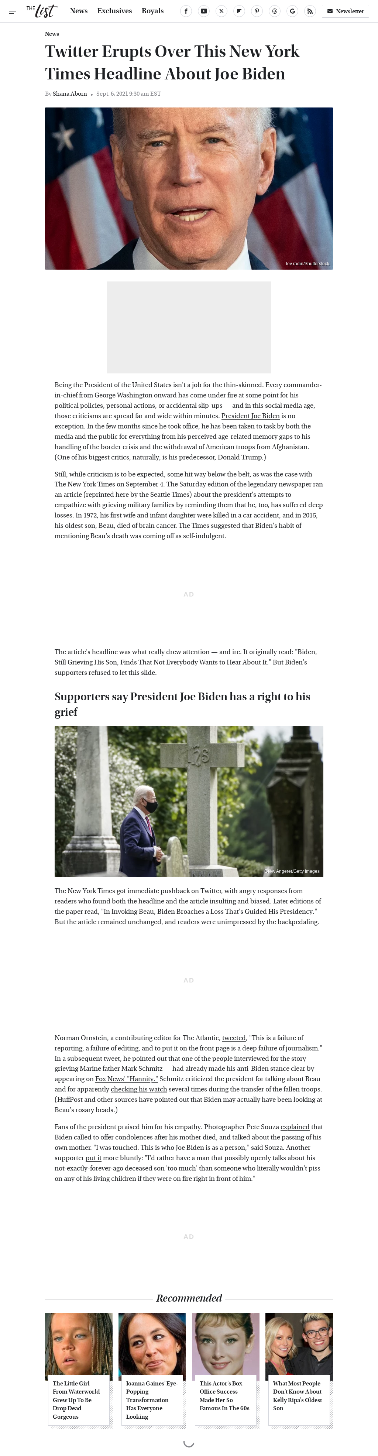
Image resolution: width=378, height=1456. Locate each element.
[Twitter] (221, 11)
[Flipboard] (239, 11)
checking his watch (139, 1089)
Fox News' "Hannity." (126, 1079)
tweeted (234, 1038)
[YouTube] (204, 11)
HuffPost (70, 1100)
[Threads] (275, 11)
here (122, 495)
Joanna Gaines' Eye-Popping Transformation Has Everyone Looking (152, 1400)
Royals (153, 11)
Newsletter (350, 11)
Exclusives (114, 11)
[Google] (292, 11)
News (79, 11)
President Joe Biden (250, 416)
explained (295, 1127)
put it (94, 1158)
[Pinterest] (257, 11)
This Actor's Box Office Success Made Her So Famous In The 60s (225, 1396)
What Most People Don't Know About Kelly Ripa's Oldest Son (297, 1396)
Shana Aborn (70, 93)
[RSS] (310, 11)
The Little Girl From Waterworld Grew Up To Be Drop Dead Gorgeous (76, 1400)
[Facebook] (186, 11)
